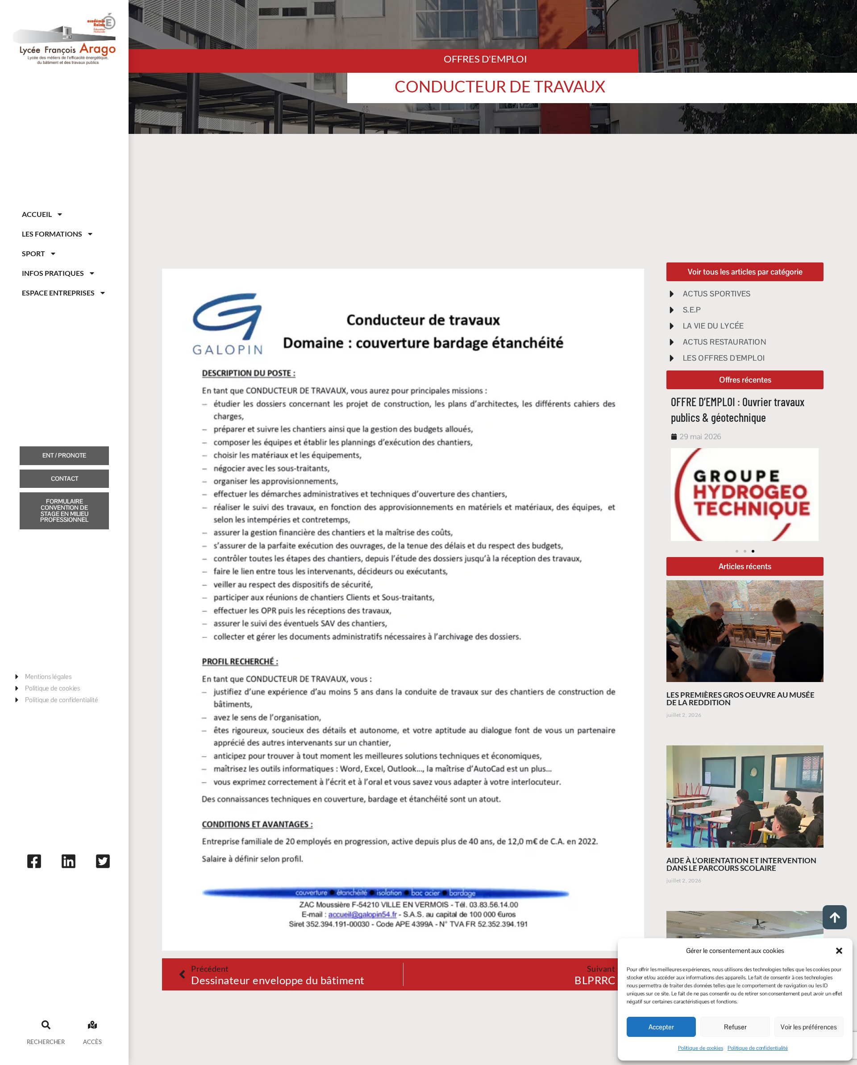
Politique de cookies (700, 1048)
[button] (839, 950)
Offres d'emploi (485, 59)
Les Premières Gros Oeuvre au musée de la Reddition (740, 698)
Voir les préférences (809, 1027)
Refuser (735, 1027)
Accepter (661, 1027)
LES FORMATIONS (52, 233)
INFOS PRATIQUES (53, 273)
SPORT (33, 253)
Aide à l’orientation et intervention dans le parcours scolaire (741, 864)
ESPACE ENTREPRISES (58, 292)
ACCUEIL (37, 214)
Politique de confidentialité (758, 1048)
